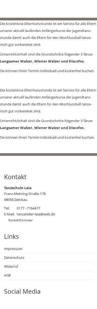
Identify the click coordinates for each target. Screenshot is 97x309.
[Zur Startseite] (28, 12)
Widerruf (11, 266)
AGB (7, 275)
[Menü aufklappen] (73, 10)
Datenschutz (14, 257)
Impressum (13, 248)
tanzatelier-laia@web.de (36, 214)
